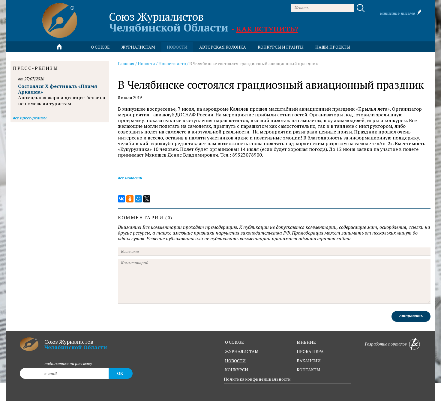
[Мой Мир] (138, 198)
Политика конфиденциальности (257, 379)
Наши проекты (332, 47)
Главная (126, 63)
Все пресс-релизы (29, 118)
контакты (308, 370)
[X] (146, 198)
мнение (306, 342)
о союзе (234, 342)
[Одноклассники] (130, 198)
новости (177, 47)
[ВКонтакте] (121, 198)
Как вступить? (267, 29)
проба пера (310, 351)
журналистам (242, 351)
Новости (146, 63)
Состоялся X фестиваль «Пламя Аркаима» (57, 89)
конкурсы (236, 370)
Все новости (130, 178)
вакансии (309, 361)
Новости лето (172, 63)
